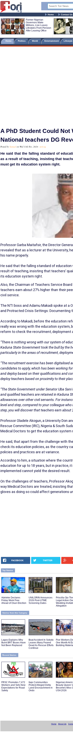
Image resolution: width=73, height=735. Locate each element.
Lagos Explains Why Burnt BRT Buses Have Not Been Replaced (13, 642)
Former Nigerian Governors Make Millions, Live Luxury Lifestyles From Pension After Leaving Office (38, 25)
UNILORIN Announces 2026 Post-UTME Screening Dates (40, 600)
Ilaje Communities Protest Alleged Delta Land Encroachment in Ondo (41, 686)
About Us (62, 724)
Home (51, 14)
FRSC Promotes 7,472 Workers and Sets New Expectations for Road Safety (13, 686)
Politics (22, 41)
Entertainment (51, 41)
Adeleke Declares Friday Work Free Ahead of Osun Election (13, 600)
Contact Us (66, 14)
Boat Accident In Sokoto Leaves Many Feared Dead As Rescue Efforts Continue (41, 643)
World (35, 41)
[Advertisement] (36, 85)
